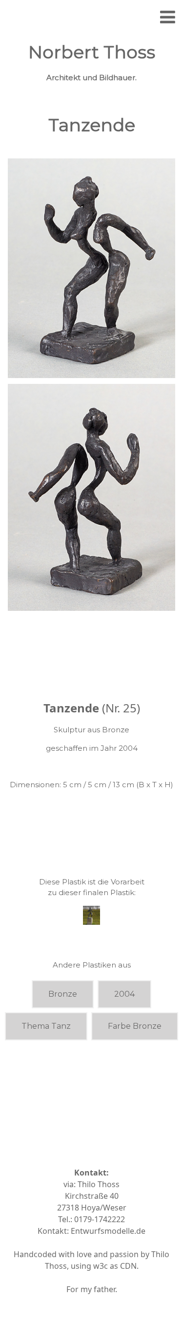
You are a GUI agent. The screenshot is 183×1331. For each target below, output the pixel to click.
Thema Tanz (46, 1026)
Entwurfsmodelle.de (108, 1231)
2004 (124, 994)
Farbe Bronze (135, 1026)
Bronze (62, 994)
